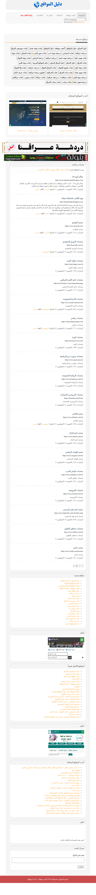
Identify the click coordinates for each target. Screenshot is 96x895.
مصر (47, 213)
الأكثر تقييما (54, 170)
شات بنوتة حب (74, 608)
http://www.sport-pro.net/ (74, 360)
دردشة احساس (73, 603)
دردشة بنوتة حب (54, 53)
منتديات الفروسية (76, 490)
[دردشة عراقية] (46, 157)
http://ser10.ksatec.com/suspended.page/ (68, 283)
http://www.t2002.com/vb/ (73, 532)
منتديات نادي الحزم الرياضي (71, 280)
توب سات (75, 790)
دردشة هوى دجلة (79, 82)
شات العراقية (52, 73)
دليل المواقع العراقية (71, 583)
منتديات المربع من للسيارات (71, 395)
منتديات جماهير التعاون (73, 528)
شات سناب (66, 82)
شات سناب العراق (53, 82)
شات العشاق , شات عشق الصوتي (66, 699)
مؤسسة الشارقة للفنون (70, 689)
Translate (81, 22)
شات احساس (68, 53)
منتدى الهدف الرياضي (74, 452)
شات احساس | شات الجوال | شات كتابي (64, 712)
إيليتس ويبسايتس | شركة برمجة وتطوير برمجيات (61, 795)
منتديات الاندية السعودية (73, 299)
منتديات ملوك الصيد (75, 261)
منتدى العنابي (77, 414)
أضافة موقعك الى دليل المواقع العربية (65, 692)
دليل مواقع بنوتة (73, 591)
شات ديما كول (74, 714)
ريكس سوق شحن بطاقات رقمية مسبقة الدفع (62, 813)
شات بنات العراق (65, 73)
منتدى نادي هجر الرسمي (73, 509)
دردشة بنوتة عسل (65, 58)
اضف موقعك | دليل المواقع (69, 684)
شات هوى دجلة (80, 58)
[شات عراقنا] (45, 147)
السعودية (45, 252)
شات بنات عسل (73, 598)
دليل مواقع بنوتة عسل (71, 676)
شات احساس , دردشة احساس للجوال (65, 702)
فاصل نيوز (75, 770)
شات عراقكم (18, 77)
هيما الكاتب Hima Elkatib (72, 198)
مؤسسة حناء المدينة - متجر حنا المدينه (65, 783)
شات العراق (26, 53)
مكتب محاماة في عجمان (70, 778)
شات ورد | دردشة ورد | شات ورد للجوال (64, 808)
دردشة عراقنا (74, 621)
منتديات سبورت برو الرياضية (71, 356)
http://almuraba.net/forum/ (73, 398)
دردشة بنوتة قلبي (79, 77)
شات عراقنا (40, 77)
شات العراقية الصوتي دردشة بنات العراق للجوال (61, 717)
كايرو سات (75, 679)
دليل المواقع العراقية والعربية (68, 586)
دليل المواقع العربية (40, 63)
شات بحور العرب (39, 53)
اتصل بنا (49, 15)
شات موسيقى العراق (19, 48)
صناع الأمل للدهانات (72, 803)
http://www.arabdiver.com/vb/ (72, 475)
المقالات (59, 15)
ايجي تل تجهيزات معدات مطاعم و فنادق (64, 788)
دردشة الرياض (38, 58)
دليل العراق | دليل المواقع (76, 48)
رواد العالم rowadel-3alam (70, 709)
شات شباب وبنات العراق (70, 694)
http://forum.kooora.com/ (74, 341)
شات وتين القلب (73, 780)
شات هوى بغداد (80, 73)
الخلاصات (39, 15)
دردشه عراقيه (33, 68)
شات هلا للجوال (20, 68)
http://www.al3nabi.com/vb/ (73, 417)
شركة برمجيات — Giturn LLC (68, 775)
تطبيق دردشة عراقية (37, 73)
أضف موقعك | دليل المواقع (54, 48)
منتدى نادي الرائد (76, 433)
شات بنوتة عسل (35, 48)
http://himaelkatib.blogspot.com (71, 202)
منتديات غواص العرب (74, 471)
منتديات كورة (77, 337)
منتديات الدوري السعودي (73, 242)
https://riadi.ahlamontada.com (72, 322)
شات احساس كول (72, 619)
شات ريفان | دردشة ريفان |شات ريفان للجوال (62, 811)
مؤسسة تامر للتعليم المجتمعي (68, 704)
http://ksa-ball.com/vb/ (75, 245)
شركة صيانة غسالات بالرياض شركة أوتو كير (63, 697)
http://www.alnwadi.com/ (74, 226)
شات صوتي (29, 77)
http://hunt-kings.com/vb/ (74, 264)
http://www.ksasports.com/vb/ (72, 379)
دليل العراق (70, 63)
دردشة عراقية (81, 53)
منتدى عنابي (78, 548)
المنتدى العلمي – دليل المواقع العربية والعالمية (62, 798)
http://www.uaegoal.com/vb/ (72, 456)
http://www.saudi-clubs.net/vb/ (72, 302)
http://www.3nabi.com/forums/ (72, 551)
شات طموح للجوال (65, 68)
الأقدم (47, 170)
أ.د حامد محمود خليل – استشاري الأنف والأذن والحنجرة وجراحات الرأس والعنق (50, 767)
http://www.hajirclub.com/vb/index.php (68, 513)
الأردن (46, 233)
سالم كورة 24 (77, 177)
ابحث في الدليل (78, 855)
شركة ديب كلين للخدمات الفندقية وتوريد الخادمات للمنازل (58, 805)
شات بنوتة (15, 53)
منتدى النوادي (77, 222)
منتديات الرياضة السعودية (72, 375)
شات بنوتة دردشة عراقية (70, 681)
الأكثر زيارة (64, 170)
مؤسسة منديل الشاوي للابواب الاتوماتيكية (64, 793)
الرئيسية (82, 15)
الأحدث (40, 170)
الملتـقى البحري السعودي (70, 773)
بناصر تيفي (75, 785)
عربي (37, 189)
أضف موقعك (70, 15)
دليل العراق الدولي (57, 63)
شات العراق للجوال (48, 68)
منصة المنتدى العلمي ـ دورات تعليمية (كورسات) (61, 800)
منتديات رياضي (77, 318)
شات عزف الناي (20, 73)
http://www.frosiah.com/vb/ (73, 494)
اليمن (47, 189)
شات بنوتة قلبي (25, 63)
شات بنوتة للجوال (23, 58)
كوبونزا (76, 686)
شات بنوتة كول (80, 68)
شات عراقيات (65, 77)
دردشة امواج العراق (72, 707)
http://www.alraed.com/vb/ (73, 436)
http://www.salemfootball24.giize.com (69, 180)
